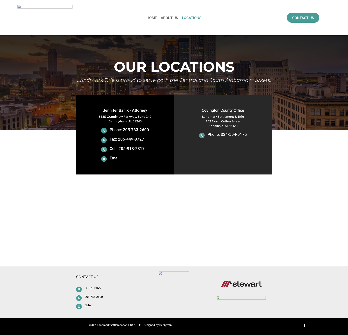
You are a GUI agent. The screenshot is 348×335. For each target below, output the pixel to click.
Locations (191, 18)
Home (152, 18)
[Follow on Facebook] (304, 326)
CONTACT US (303, 18)
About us (169, 18)
